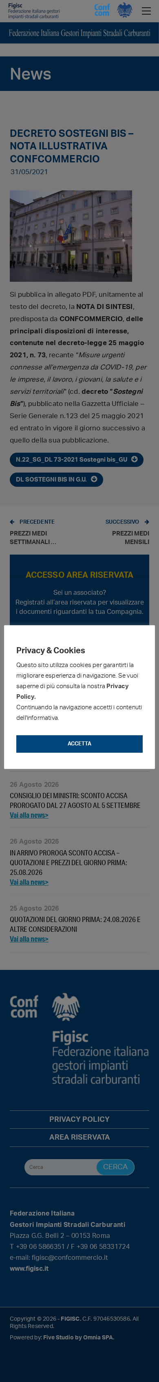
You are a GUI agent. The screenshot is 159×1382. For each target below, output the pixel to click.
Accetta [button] (79, 744)
